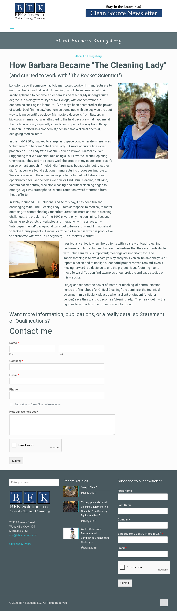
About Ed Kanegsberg (88, 56)
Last (61, 354)
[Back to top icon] (164, 602)
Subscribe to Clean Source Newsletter (38, 404)
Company (16, 361)
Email (122, 548)
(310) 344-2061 (18, 531)
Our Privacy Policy (20, 544)
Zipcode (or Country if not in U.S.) (140, 533)
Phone (13, 389)
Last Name (125, 505)
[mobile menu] (12, 27)
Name (14, 343)
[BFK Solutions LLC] (30, 11)
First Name (125, 490)
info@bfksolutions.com (23, 535)
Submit (16, 460)
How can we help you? (23, 411)
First (11, 354)
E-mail (14, 375)
